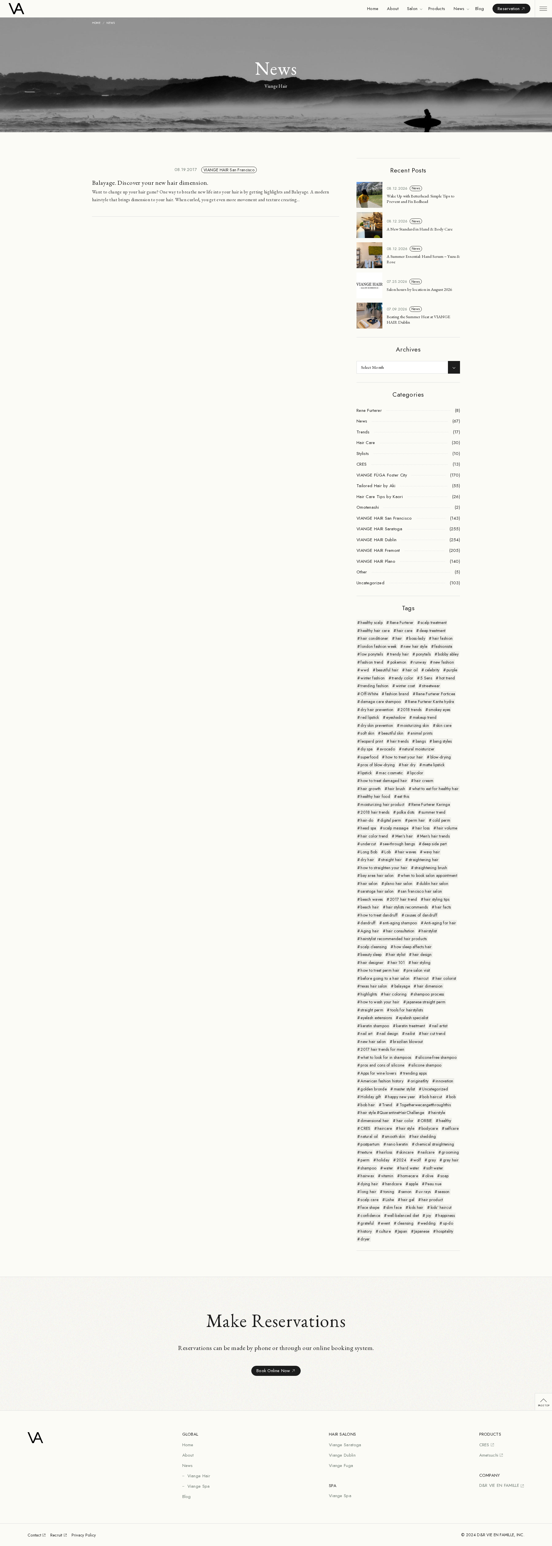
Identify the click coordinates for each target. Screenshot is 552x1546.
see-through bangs (399, 844)
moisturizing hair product (382, 804)
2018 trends (410, 709)
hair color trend (374, 836)
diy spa (367, 749)
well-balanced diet (403, 1215)
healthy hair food (375, 796)
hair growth (371, 789)
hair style (406, 1128)
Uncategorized (435, 1089)
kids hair (416, 1207)
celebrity (432, 670)
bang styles (442, 741)
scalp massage (395, 828)
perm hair (416, 820)
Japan (402, 1231)
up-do (448, 1223)
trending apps (415, 1073)
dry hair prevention (377, 709)
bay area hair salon (377, 875)
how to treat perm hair (380, 970)
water (388, 1168)
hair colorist (446, 978)
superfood (369, 757)
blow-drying (440, 757)
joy (428, 1215)
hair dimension (430, 986)
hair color (405, 1121)
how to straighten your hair (384, 868)
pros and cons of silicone (382, 1065)
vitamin (387, 1176)
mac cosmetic (391, 773)
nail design (388, 1033)
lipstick (366, 773)
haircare (384, 1128)
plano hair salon (398, 883)
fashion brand (397, 694)
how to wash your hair (380, 1002)
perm (365, 1160)
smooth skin (395, 1136)
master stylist (404, 1089)
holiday (383, 1160)
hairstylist (429, 931)
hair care (405, 630)
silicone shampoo (426, 1065)
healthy (445, 1121)
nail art (366, 1033)
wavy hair (431, 852)
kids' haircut (441, 1207)
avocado (387, 749)
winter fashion (373, 678)
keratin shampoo (375, 1026)
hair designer (372, 962)
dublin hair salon (433, 883)
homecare (409, 1176)
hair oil (412, 670)
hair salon (369, 883)
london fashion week (378, 646)
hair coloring (395, 994)
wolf (417, 1160)
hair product (432, 1200)
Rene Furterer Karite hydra (431, 701)
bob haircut (432, 1097)
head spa (368, 828)
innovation (444, 1081)
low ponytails (372, 654)
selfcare (452, 1128)
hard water (409, 1168)
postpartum (370, 1144)
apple (413, 1184)
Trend (387, 1105)
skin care (444, 725)
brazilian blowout (408, 1041)
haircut (422, 978)
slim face (394, 1207)
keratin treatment (410, 1026)
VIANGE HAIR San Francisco (229, 170)
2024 (401, 1160)
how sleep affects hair (413, 947)
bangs (421, 741)
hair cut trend (433, 1033)
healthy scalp (372, 622)
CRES (365, 1128)
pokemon (398, 662)
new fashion (443, 662)
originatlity (419, 1081)
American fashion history (382, 1081)
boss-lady (417, 638)
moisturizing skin (414, 725)
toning (389, 1191)
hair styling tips (436, 899)
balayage (402, 986)
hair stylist (397, 954)
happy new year (401, 1097)
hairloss (385, 1152)
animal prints (421, 733)
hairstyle (438, 1112)
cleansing (405, 1223)
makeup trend (424, 717)
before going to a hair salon (385, 978)
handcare (393, 1184)
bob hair (368, 1105)
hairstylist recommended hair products (394, 939)
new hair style (415, 646)
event (385, 1223)
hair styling (421, 962)
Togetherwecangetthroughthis (425, 1105)
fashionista (443, 646)
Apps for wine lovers (378, 1073)
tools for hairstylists (406, 1010)
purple (451, 670)
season (444, 1191)
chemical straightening (434, 1144)
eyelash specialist (413, 1018)
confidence (370, 1215)
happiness (446, 1215)
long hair (368, 1191)
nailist (410, 1033)
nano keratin (397, 1144)
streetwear (431, 686)
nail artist (439, 1026)
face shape (370, 1207)
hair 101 (398, 962)
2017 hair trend (403, 899)
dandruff (368, 923)
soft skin (367, 733)
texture (366, 1152)
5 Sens (426, 678)
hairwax (367, 1176)
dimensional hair (375, 1121)
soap (444, 1176)
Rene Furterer (402, 622)
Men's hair (404, 836)
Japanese (421, 1231)
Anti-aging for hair (440, 923)
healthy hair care (375, 630)
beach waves (372, 899)
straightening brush (431, 868)
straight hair (391, 860)
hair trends (399, 741)
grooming (450, 1152)
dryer (365, 1239)
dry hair (367, 860)
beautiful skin (393, 733)
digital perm (390, 820)
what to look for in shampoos (386, 1057)
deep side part (434, 844)
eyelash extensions (376, 1018)
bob (452, 1097)
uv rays (425, 1191)
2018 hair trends (375, 812)
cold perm (441, 820)
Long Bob (369, 852)
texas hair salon (374, 986)
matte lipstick (433, 765)
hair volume (447, 828)
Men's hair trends (435, 836)
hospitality (444, 1231)
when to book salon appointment (429, 875)
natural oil (369, 1136)
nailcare (427, 1152)
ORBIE (426, 1121)
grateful (367, 1223)
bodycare (429, 1128)
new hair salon (373, 1041)
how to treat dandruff (379, 915)
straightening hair (424, 860)
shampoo (368, 1168)
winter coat (405, 686)
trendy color (402, 678)
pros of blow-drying (378, 765)
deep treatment (432, 630)
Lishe (390, 1200)
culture (385, 1231)
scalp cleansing (374, 947)
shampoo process (429, 994)
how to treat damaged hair (384, 780)
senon (406, 1191)
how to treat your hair (404, 757)
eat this (403, 796)
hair (399, 638)
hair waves (407, 852)
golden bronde (374, 1089)
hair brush (396, 789)
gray (432, 1160)
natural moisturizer (418, 749)
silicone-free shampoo (437, 1057)
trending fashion (374, 686)
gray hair (451, 1160)
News (416, 188)
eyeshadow (396, 717)
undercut (368, 844)
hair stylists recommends (407, 907)
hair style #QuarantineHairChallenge (392, 1112)
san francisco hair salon (421, 891)
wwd (365, 670)
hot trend (447, 678)
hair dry (408, 765)
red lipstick (370, 717)
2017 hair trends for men (382, 1049)
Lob (387, 852)
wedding (428, 1223)
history (366, 1231)
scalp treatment (433, 622)
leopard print (372, 741)
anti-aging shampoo (400, 923)
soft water (434, 1168)
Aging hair (370, 931)
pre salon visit (418, 970)
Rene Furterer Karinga (430, 804)
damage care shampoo (381, 701)
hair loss (422, 828)
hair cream (423, 780)
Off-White (369, 694)
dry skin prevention (377, 725)
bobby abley (448, 654)
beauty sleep (371, 954)
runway (419, 662)
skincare (406, 1152)
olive (429, 1176)
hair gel (407, 1200)
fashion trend (372, 662)
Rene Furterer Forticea (435, 694)
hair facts (443, 907)
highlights (369, 994)
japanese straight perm (426, 1002)
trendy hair (399, 654)
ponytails (423, 654)
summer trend (433, 812)
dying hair (369, 1184)
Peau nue (433, 1184)
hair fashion (442, 638)
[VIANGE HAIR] (40, 8)
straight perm (372, 1010)
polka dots (406, 812)
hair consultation (400, 931)
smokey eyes (439, 709)
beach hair (370, 907)
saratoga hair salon (377, 891)
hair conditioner (374, 638)
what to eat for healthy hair (435, 789)
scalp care (369, 1200)
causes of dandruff (421, 915)
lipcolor (416, 773)
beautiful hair (387, 670)
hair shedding (424, 1136)
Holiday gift (371, 1097)
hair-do (367, 820)
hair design (422, 954)
